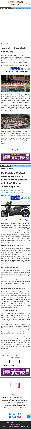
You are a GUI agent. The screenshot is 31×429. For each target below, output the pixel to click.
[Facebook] (10, 417)
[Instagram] (15, 417)
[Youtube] (20, 417)
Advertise (22, 426)
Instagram (26, 148)
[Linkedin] (18, 417)
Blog (27, 426)
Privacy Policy (17, 426)
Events (9, 44)
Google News (16, 150)
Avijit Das (6, 195)
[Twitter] (13, 417)
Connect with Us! (15, 414)
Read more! (15, 411)
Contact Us (10, 426)
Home (3, 44)
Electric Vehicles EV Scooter (11, 365)
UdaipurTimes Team (8, 65)
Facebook (19, 148)
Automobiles (14, 361)
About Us (15, 395)
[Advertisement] (15, 26)
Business (10, 168)
